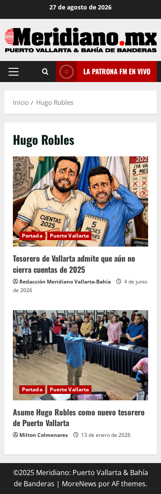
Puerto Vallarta (69, 235)
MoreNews (79, 483)
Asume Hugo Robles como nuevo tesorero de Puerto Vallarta (80, 355)
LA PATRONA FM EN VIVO (116, 71)
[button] (13, 72)
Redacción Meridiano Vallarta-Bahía (65, 281)
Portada (32, 235)
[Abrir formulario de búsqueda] (45, 71)
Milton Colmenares (43, 435)
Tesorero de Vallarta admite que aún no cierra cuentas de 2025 (80, 201)
